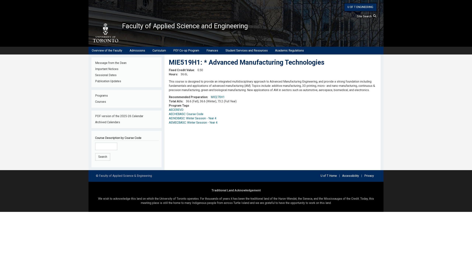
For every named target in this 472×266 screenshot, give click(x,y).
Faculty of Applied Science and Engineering (185, 26)
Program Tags (179, 105)
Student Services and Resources (246, 50)
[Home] (105, 33)
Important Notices (106, 69)
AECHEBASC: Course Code (186, 114)
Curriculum (159, 50)
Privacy (369, 176)
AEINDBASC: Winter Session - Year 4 (192, 118)
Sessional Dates (106, 75)
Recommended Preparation (188, 97)
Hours (173, 74)
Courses (100, 101)
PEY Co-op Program (186, 50)
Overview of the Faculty (107, 50)
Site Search (365, 16)
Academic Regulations (289, 50)
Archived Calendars (107, 122)
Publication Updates (108, 81)
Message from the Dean (110, 63)
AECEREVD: (177, 110)
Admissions (137, 50)
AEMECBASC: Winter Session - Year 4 (193, 122)
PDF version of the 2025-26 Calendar (119, 116)
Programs (101, 95)
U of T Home (329, 176)
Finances (212, 50)
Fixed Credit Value (181, 70)
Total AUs (176, 101)
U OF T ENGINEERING (360, 7)
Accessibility (350, 176)
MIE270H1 (218, 97)
